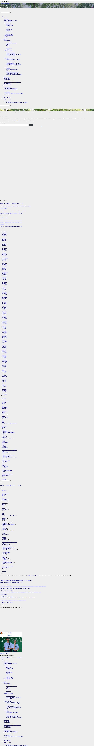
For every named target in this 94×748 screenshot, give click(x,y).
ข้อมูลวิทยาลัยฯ (8, 28)
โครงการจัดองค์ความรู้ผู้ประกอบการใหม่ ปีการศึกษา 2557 (13, 226)
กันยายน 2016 (4, 359)
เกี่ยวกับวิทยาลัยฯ (4, 17)
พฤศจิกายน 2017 (4, 341)
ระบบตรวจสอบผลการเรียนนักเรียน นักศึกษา (10, 88)
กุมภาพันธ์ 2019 (4, 323)
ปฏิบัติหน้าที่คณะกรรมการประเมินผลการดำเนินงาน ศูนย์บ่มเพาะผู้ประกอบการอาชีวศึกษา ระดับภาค (15, 206)
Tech (3, 422)
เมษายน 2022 (4, 285)
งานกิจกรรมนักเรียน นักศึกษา (10, 51)
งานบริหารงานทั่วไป (9, 41)
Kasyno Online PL (5, 414)
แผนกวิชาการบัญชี (7, 79)
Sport (15, 485)
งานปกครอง (4, 446)
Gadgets (3, 412)
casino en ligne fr (5, 407)
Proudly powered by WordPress (5, 657)
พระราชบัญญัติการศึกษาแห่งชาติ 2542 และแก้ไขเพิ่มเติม (14, 93)
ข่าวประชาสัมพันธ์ (4, 431)
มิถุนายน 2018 (4, 333)
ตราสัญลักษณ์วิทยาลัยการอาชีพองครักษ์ (10, 20)
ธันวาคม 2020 (4, 299)
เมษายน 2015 (4, 380)
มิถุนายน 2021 (4, 293)
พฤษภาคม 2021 (4, 294)
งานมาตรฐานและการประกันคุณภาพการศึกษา (13, 60)
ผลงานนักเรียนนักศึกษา (5, 467)
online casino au (5, 417)
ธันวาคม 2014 (4, 385)
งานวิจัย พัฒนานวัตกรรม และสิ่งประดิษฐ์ (8, 455)
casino (3, 406)
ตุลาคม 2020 (4, 302)
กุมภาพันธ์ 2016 (4, 367)
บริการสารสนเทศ (4, 85)
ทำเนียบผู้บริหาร (6, 36)
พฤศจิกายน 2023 (4, 272)
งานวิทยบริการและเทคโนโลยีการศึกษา (12, 73)
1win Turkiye (4, 402)
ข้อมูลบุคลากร (8, 26)
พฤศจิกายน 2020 (5, 301)
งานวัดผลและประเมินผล (5, 452)
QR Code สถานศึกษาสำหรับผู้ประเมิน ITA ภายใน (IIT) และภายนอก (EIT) (17, 102)
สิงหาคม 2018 (4, 331)
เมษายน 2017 (4, 350)
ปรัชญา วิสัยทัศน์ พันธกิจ (8, 21)
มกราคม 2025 (4, 255)
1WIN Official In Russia (5, 401)
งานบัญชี (3, 443)
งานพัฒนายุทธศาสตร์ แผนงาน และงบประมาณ (13, 59)
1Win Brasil (4, 398)
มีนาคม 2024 (4, 268)
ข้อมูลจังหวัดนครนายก (9, 34)
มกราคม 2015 (4, 384)
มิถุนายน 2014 (4, 393)
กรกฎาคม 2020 (4, 306)
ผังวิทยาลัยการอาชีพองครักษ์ (8, 35)
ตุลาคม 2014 (4, 387)
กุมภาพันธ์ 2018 (4, 337)
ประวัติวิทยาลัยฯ (6, 19)
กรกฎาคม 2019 (4, 318)
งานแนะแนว (3, 462)
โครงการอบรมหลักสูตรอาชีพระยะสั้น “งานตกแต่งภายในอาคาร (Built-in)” (11, 203)
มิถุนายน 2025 (4, 249)
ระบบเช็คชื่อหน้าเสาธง (7, 87)
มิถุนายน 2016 (4, 362)
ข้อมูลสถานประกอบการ (9, 29)
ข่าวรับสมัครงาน (4, 433)
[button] (0, 10)
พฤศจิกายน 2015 (4, 371)
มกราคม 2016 (4, 369)
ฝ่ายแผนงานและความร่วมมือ (6, 472)
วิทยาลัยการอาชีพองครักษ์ (4, 5)
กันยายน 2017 (4, 343)
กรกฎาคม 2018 (4, 332)
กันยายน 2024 (4, 260)
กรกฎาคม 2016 (4, 361)
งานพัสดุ (7, 46)
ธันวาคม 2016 (4, 355)
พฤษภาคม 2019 (4, 321)
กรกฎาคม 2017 (4, 346)
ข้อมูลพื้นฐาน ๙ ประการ (7, 23)
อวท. (2, 476)
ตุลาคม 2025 (4, 244)
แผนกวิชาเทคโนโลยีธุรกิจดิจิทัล (9, 80)
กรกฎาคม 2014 (4, 391)
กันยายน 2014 (4, 389)
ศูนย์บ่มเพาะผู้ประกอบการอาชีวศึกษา (7, 474)
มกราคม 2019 (4, 325)
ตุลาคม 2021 (4, 289)
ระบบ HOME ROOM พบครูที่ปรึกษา (9, 91)
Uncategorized (4, 426)
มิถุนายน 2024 (4, 264)
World (3, 428)
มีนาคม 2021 (4, 296)
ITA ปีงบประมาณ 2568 (7, 101)
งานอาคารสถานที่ (4, 461)
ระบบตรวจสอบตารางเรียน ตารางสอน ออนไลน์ (11, 89)
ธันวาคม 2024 (4, 257)
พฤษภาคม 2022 (4, 284)
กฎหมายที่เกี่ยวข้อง (7, 92)
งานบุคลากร (4, 445)
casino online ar (4, 409)
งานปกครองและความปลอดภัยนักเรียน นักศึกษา (13, 54)
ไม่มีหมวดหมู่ (4, 479)
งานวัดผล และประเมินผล (9, 70)
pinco (3, 418)
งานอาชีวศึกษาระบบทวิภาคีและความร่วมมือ (12, 72)
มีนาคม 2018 (4, 336)
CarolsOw (1, 226)
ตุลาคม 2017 (4, 342)
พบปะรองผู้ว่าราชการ (3, 208)
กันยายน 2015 (4, 374)
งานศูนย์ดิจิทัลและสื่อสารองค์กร (11, 62)
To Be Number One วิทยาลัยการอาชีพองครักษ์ (9, 423)
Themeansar (20, 657)
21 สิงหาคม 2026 (3, 584)
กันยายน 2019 (4, 316)
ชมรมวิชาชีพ (4, 465)
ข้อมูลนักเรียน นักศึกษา (9, 25)
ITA (2, 98)
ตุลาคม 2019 (4, 314)
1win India (3, 399)
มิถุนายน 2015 (4, 377)
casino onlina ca (4, 408)
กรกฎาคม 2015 (4, 376)
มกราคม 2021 (4, 298)
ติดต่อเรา (3, 96)
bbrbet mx (3, 403)
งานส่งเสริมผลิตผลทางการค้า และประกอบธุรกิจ (13, 64)
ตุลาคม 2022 (4, 279)
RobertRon (2, 217)
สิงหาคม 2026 (4, 231)
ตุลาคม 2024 (4, 259)
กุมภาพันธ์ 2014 (4, 394)
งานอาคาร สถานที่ (8, 48)
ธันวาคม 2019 (4, 312)
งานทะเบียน (7, 49)
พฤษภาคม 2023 (4, 275)
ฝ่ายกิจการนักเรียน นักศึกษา (8, 50)
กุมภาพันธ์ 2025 (4, 254)
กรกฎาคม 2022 (4, 282)
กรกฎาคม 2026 (4, 233)
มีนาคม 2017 (4, 351)
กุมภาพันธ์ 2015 (4, 382)
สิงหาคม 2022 (4, 280)
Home (3, 16)
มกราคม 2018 (4, 338)
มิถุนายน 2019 (4, 319)
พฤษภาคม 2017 (4, 348)
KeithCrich (1, 220)
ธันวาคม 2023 (4, 270)
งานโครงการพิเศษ (5, 464)
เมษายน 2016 (4, 365)
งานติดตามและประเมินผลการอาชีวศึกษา (12, 65)
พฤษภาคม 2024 (4, 265)
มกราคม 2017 (4, 353)
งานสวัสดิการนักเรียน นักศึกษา (10, 55)
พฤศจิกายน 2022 (4, 278)
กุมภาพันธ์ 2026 (4, 239)
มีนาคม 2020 (4, 309)
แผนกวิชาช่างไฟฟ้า (7, 78)
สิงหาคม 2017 (4, 345)
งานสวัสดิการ (4, 459)
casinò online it (4, 411)
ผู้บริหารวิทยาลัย (2, 123)
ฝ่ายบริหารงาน (4, 39)
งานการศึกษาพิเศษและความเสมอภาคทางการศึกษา (14, 74)
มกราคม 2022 (4, 287)
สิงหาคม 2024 (4, 262)
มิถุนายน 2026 (4, 234)
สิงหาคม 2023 (4, 274)
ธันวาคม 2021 (4, 288)
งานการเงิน (7, 44)
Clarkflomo (2, 222)
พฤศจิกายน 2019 (4, 313)
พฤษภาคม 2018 (4, 335)
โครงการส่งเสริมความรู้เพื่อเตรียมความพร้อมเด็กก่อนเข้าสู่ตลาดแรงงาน (11, 213)
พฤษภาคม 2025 (4, 250)
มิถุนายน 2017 (4, 347)
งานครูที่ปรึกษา (4, 436)
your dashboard (17, 121)
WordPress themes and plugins (33, 575)
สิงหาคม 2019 (4, 317)
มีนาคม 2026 (4, 238)
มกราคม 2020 (4, 311)
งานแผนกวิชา (8, 68)
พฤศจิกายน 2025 (4, 243)
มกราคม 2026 (4, 240)
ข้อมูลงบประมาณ (8, 24)
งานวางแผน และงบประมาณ (6, 453)
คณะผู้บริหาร (6, 38)
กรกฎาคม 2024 (4, 263)
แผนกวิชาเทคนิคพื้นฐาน (7, 83)
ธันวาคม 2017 (4, 340)
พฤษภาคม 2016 (4, 364)
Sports (3, 419)
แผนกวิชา (3, 75)
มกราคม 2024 (4, 269)
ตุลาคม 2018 (4, 328)
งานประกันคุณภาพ (5, 447)
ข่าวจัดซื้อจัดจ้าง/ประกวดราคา (6, 430)
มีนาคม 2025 (4, 253)
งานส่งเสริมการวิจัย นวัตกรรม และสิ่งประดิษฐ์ (13, 63)
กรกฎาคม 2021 (4, 292)
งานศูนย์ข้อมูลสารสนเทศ (6, 456)
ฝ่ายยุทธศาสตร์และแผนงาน (8, 58)
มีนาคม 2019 (4, 322)
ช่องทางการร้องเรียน (7, 97)
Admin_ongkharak (10, 584)
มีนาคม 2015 (4, 381)
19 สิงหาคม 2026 (3, 596)
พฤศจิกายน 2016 (4, 356)
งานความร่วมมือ (4, 437)
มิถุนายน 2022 (4, 283)
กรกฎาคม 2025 (4, 248)
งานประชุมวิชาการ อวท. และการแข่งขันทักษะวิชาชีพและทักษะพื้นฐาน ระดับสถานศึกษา (13, 211)
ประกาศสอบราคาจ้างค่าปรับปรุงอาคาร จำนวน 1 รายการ (13, 220)
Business (3, 404)
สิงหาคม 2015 (4, 375)
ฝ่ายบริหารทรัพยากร (7, 40)
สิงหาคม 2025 (4, 246)
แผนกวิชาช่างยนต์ (6, 77)
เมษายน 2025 (4, 251)
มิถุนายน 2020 (4, 307)
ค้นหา (30, 124)
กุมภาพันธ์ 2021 (4, 297)
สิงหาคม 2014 (4, 390)
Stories (3, 421)
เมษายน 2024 (4, 267)
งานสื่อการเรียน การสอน (6, 460)
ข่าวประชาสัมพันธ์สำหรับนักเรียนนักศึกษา (8, 432)
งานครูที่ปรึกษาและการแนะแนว (10, 53)
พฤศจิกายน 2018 (4, 327)
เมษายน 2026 (4, 236)
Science (13, 485)
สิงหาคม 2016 (4, 360)
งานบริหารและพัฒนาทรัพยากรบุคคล (11, 43)
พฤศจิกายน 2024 (5, 258)
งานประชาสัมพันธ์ (4, 448)
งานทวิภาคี (3, 440)
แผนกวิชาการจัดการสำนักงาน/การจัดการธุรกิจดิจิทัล (12, 82)
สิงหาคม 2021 (4, 291)
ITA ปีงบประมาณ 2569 (7, 99)
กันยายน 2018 (4, 330)
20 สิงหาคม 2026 (4, 590)
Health (3, 413)
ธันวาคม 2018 (4, 326)
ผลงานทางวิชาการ (5, 466)
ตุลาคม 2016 (4, 357)
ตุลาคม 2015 (4, 372)
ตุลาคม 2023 (4, 273)
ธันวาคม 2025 (4, 241)
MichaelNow (2, 224)
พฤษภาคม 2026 (4, 235)
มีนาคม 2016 (4, 366)
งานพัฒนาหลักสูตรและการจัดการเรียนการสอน (9, 450)
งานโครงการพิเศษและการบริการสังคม (12, 57)
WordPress (4, 427)
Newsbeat (3, 416)
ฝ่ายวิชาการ (6, 67)
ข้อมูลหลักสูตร (8, 30)
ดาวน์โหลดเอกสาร (7, 94)
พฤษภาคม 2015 (4, 379)
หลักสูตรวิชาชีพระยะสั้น (5, 475)
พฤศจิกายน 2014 (4, 386)
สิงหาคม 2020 (4, 304)
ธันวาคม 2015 (4, 370)
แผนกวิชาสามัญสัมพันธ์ (7, 84)
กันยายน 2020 (4, 303)
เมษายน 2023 (4, 277)
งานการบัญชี (8, 45)
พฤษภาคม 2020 (4, 308)
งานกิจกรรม (4, 435)
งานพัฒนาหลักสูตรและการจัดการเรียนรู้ (12, 69)
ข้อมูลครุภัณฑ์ (8, 33)
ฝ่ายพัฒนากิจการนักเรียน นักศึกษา (7, 470)
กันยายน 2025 (4, 245)
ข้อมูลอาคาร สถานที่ (9, 31)
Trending (3, 425)
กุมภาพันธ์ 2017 (4, 352)
